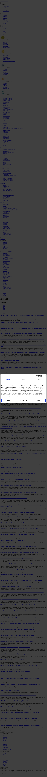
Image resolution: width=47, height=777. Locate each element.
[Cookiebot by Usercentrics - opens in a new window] (37, 376)
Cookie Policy (6, 396)
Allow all (38, 400)
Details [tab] (23, 379)
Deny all (8, 400)
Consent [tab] (8, 379)
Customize (23, 400)
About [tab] (39, 379)
